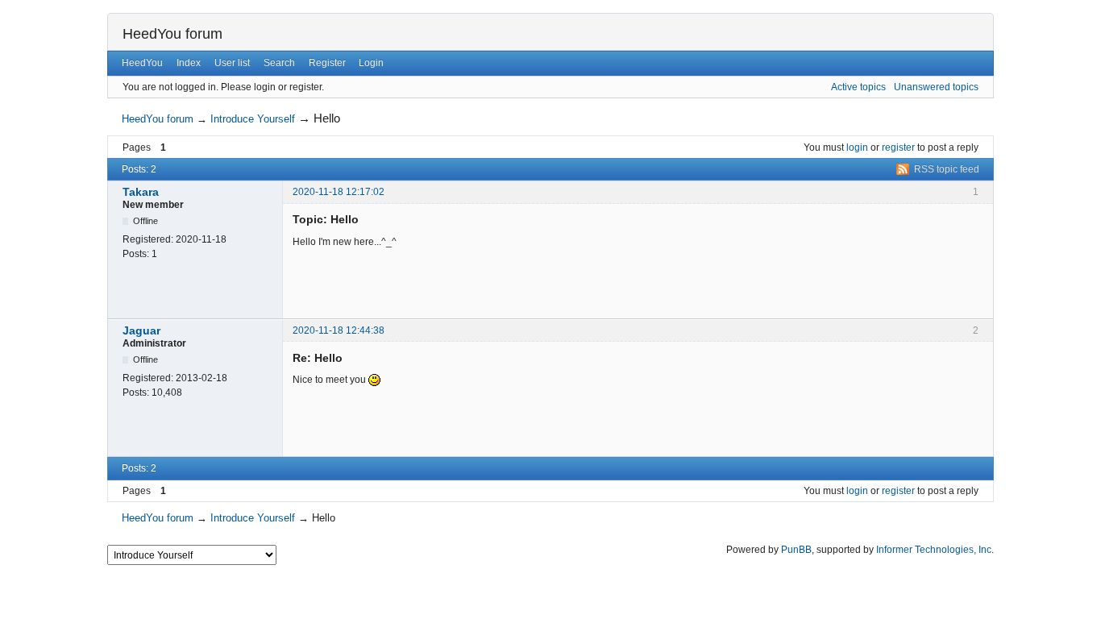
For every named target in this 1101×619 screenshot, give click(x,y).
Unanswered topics (936, 87)
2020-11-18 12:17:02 (338, 191)
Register (327, 63)
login (857, 147)
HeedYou (142, 63)
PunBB (796, 549)
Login (371, 63)
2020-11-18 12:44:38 (338, 330)
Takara (141, 191)
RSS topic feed (946, 169)
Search (279, 63)
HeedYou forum (172, 34)
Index (189, 63)
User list (232, 63)
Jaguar (141, 330)
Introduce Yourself (252, 119)
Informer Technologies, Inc (933, 549)
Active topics (858, 87)
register (898, 147)
